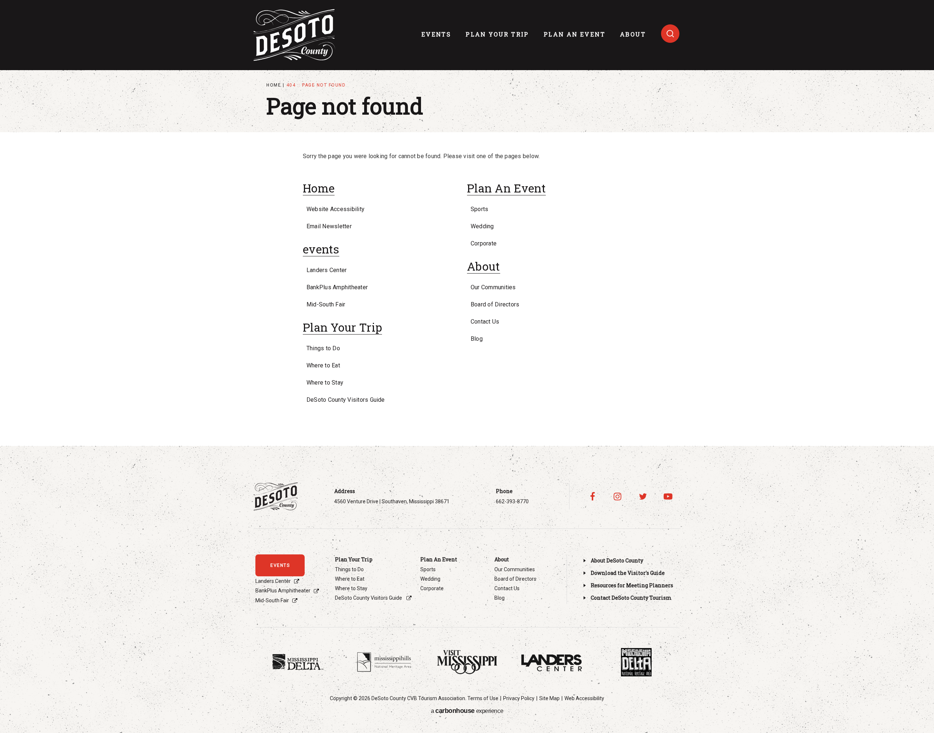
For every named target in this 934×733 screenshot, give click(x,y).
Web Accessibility (584, 698)
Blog (477, 338)
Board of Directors (495, 304)
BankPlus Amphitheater (337, 287)
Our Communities (493, 287)
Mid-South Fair (325, 304)
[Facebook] (592, 496)
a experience (467, 710)
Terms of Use (482, 698)
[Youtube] (668, 496)
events (436, 34)
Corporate (484, 243)
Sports (479, 209)
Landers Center (326, 270)
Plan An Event (574, 34)
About (633, 34)
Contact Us (485, 321)
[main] (467, 223)
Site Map (549, 698)
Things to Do (323, 348)
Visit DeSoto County (294, 35)
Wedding (482, 226)
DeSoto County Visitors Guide (345, 399)
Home (273, 85)
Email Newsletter (329, 226)
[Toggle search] (670, 33)
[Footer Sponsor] (297, 662)
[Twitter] (642, 496)
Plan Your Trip (497, 34)
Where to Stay (324, 382)
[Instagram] (617, 496)
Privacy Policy (518, 698)
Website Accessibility (335, 209)
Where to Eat (323, 365)
